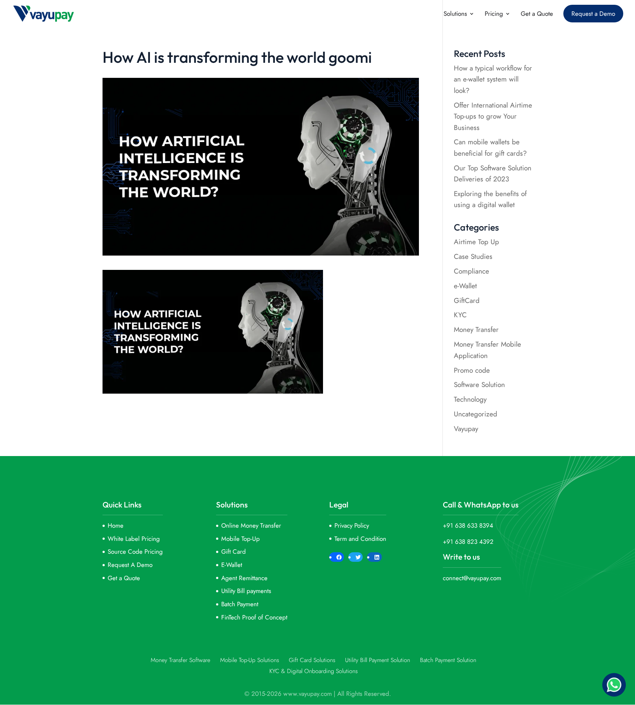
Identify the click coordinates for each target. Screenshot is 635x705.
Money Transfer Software (180, 660)
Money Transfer (476, 330)
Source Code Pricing (135, 551)
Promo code (472, 370)
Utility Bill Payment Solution (377, 660)
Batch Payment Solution (448, 660)
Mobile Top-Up (240, 538)
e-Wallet (465, 286)
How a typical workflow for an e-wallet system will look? (493, 79)
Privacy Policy (351, 525)
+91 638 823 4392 (468, 541)
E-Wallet (231, 564)
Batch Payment (239, 604)
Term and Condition (360, 538)
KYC (460, 315)
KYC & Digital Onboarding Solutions (313, 671)
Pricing (494, 14)
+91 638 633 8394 (468, 525)
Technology (470, 399)
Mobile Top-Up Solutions (249, 660)
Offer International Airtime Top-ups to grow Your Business (493, 116)
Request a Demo (593, 13)
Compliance (471, 271)
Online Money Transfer (251, 525)
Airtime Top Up (476, 242)
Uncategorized (475, 414)
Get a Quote (537, 14)
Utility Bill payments (246, 590)
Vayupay (466, 429)
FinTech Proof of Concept (254, 617)
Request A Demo (130, 564)
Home (115, 525)
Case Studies (473, 256)
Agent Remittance (244, 578)
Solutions (455, 14)
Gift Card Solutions (312, 660)
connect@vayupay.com (472, 578)
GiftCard (467, 301)
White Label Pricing (134, 538)
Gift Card (233, 551)
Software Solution (479, 385)
